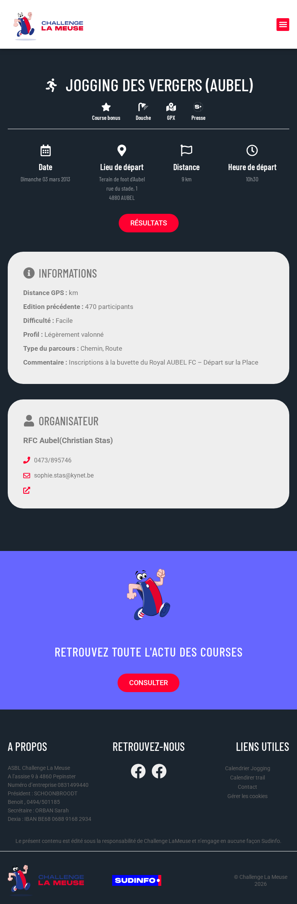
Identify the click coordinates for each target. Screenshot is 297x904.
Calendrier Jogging (247, 768)
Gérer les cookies (247, 796)
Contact (247, 787)
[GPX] (171, 107)
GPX (171, 117)
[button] (283, 24)
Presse (198, 117)
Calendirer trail (247, 777)
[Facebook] (138, 771)
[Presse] (198, 107)
